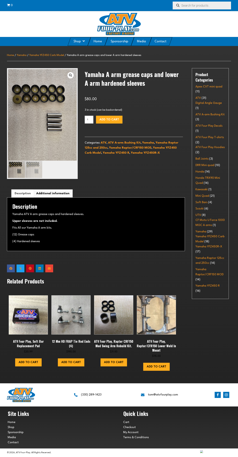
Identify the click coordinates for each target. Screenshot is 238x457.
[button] (70, 75)
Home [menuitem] (11, 422)
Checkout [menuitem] (129, 427)
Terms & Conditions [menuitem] (136, 437)
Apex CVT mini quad (208, 86)
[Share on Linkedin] (40, 268)
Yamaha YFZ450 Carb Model (46, 55)
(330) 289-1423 (91, 394)
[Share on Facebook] (11, 268)
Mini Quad (202, 195)
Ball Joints (202, 158)
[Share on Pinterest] (30, 268)
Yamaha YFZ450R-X (145, 152)
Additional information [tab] (52, 193)
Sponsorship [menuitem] (16, 432)
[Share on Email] (49, 268)
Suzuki (199, 208)
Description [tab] (23, 193)
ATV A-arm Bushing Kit (124, 142)
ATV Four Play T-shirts (209, 137)
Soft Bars (201, 202)
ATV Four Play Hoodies (210, 147)
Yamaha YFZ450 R (116, 152)
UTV (198, 215)
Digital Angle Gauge (208, 103)
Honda (199, 171)
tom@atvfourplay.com (163, 394)
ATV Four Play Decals (208, 125)
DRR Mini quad (204, 165)
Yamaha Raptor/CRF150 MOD (130, 147)
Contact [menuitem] (13, 442)
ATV (103, 142)
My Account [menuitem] (131, 432)
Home (10, 55)
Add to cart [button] (28, 362)
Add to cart (109, 119)
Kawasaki (201, 189)
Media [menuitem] (12, 437)
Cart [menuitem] (126, 422)
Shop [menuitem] (11, 427)
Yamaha (21, 55)
